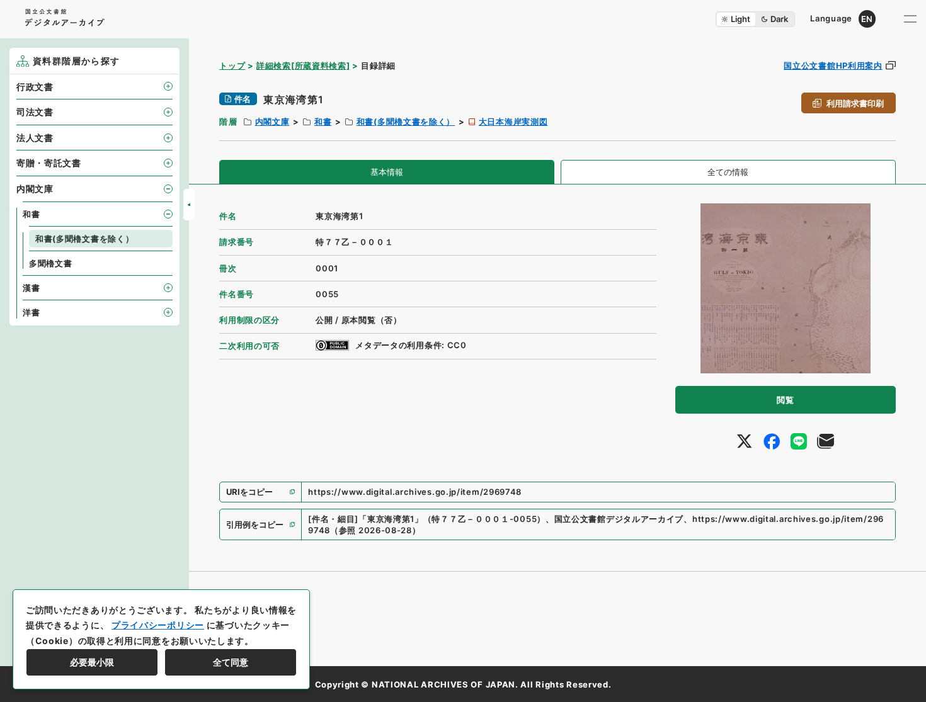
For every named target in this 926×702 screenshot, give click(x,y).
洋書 (31, 312)
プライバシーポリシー (157, 625)
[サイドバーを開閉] (189, 204)
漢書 (31, 288)
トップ (232, 65)
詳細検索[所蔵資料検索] (303, 65)
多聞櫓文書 (50, 263)
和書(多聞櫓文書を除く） (406, 121)
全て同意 (230, 662)
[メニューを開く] (910, 19)
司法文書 (35, 111)
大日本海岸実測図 (513, 121)
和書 (322, 121)
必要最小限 (92, 662)
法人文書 (35, 137)
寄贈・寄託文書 (48, 162)
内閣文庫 (272, 121)
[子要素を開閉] (168, 86)
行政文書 (35, 86)
